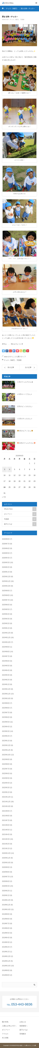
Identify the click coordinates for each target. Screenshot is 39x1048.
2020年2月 (6, 891)
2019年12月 (6, 900)
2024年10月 (6, 642)
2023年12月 (6, 689)
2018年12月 (6, 956)
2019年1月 (6, 951)
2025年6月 (6, 605)
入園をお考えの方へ (9, 1026)
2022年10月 (6, 755)
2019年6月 (6, 928)
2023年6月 (6, 717)
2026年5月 (6, 553)
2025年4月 (6, 614)
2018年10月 (6, 966)
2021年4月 (6, 834)
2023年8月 (6, 708)
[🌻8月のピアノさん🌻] (8, 434)
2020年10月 (6, 862)
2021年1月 (6, 848)
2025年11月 (6, 581)
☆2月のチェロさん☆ (24, 419)
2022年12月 (6, 745)
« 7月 (4, 497)
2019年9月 (6, 914)
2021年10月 (6, 806)
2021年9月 (6, 811)
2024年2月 (6, 680)
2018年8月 (6, 975)
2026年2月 (6, 567)
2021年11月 (6, 801)
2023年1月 (6, 741)
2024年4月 (6, 670)
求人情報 (5, 1038)
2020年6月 (6, 881)
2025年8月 (6, 595)
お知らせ (23, 1022)
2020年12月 (6, 853)
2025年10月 (6, 586)
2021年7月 (6, 820)
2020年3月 (6, 886)
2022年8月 (6, 764)
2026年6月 (6, 548)
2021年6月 (6, 825)
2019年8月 (6, 919)
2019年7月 (6, 923)
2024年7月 (6, 656)
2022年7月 (6, 769)
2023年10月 (6, 698)
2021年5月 (6, 830)
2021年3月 (6, 839)
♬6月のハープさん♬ (24, 394)
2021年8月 (6, 816)
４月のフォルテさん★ (25, 382)
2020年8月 (6, 872)
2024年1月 (6, 684)
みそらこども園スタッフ (17, 356)
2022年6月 (6, 773)
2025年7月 (6, 600)
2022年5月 (6, 778)
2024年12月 (6, 633)
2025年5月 (6, 609)
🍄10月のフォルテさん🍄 (26, 443)
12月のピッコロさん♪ (24, 406)
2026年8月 (6, 539)
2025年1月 (6, 628)
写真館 (22, 19)
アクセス (5, 1034)
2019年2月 (6, 947)
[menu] (36, 3)
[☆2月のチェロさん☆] (8, 421)
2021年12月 (6, 797)
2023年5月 (6, 722)
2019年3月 (6, 942)
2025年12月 (6, 576)
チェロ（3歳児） (15, 19)
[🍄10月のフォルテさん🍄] (8, 446)
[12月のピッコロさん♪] (8, 409)
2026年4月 (6, 558)
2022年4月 (6, 783)
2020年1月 (6, 895)
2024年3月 (6, 675)
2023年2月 (6, 736)
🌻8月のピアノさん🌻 (25, 431)
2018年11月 (6, 961)
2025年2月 (6, 623)
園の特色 (5, 1022)
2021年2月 (6, 844)
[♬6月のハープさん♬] (8, 397)
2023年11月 (6, 694)
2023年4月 (6, 726)
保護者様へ (24, 1026)
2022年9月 (6, 759)
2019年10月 (6, 909)
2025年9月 (6, 590)
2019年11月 (6, 905)
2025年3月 (6, 619)
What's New (19, 509)
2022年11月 (6, 750)
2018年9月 (6, 970)
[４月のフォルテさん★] (8, 385)
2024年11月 (6, 637)
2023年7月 (6, 712)
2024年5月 (6, 665)
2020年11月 (6, 858)
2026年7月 (6, 544)
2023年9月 (6, 703)
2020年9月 (6, 867)
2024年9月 (6, 647)
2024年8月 (6, 651)
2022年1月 (6, 792)
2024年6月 (6, 661)
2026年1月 (6, 572)
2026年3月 (6, 562)
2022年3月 (6, 787)
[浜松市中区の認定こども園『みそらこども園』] (8, 3)
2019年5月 (6, 933)
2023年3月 (6, 731)
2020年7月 (6, 876)
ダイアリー (19, 514)
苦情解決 (23, 1034)
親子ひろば (19, 524)
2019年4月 (6, 937)
